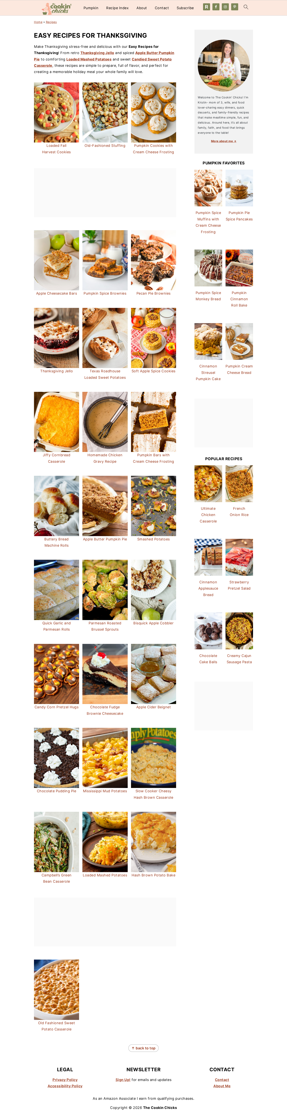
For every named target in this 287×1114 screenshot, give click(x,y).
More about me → (224, 141)
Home (38, 22)
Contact (162, 8)
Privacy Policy (65, 1080)
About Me (222, 1086)
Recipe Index (117, 8)
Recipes (51, 22)
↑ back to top (143, 1048)
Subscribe (185, 8)
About (141, 8)
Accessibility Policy (65, 1086)
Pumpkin (91, 8)
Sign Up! (123, 1080)
